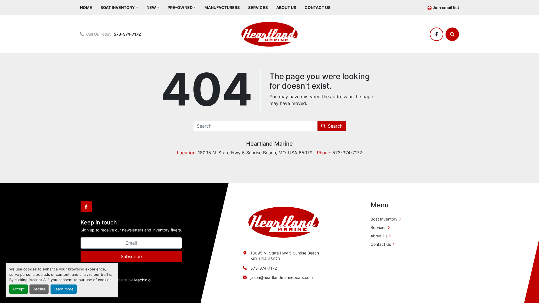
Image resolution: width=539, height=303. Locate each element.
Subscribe (131, 256)
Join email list (446, 7)
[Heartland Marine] (283, 221)
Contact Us (317, 7)
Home (86, 7)
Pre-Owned (180, 7)
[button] (119, 7)
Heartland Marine (269, 143)
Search (335, 126)
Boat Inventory (118, 7)
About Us (286, 7)
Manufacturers (222, 7)
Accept (18, 289)
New (151, 7)
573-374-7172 (127, 34)
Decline (39, 289)
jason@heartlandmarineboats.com (281, 277)
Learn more (64, 289)
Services (258, 7)
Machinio (142, 279)
